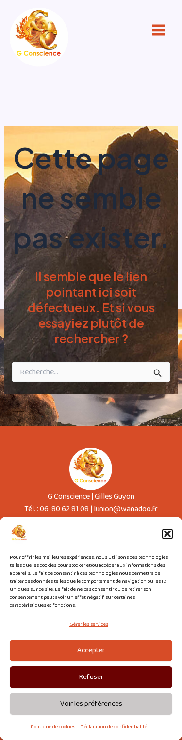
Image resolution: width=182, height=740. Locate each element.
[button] (167, 534)
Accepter (91, 650)
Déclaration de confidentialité (113, 727)
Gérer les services (88, 624)
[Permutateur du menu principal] (158, 30)
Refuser (91, 677)
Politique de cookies (53, 727)
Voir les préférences (91, 703)
